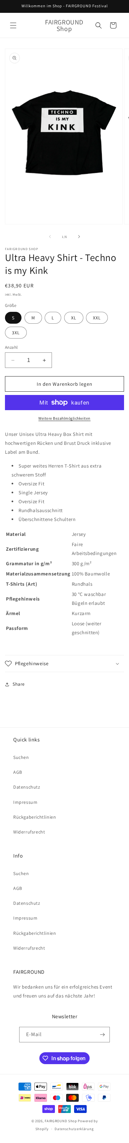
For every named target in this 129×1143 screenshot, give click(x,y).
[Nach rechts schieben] (79, 236)
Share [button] (19, 684)
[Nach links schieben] (50, 236)
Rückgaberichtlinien (34, 817)
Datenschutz (26, 787)
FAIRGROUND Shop (61, 1121)
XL (73, 318)
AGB (17, 772)
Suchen (21, 757)
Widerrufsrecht (29, 832)
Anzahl (11, 347)
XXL (97, 318)
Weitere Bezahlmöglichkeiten (64, 418)
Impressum (25, 802)
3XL (16, 333)
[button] (13, 25)
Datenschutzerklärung (74, 1129)
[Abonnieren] (102, 1034)
